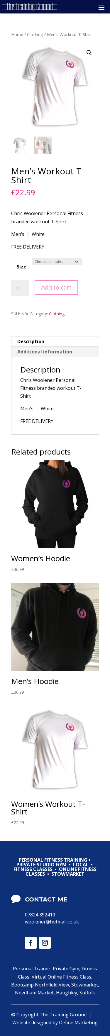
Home (17, 34)
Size (21, 266)
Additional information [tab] (44, 351)
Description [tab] (30, 341)
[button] (89, 52)
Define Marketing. (79, 1022)
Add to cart (56, 287)
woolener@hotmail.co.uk (52, 921)
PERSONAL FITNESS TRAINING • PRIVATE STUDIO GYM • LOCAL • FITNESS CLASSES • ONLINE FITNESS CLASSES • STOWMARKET (55, 867)
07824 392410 (40, 914)
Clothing (35, 34)
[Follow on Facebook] (31, 943)
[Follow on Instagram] (45, 943)
